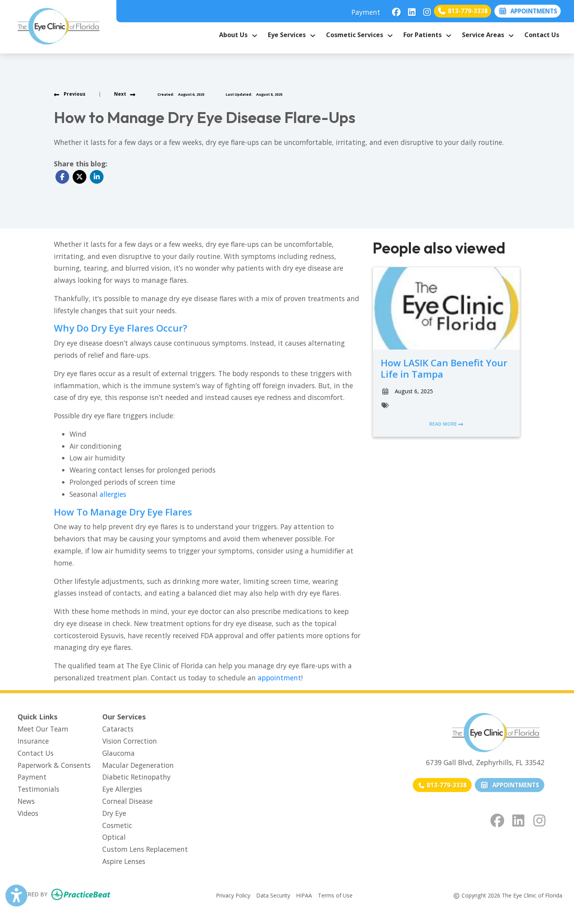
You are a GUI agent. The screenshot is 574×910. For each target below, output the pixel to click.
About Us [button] (235, 34)
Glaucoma (118, 753)
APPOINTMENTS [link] (514, 785)
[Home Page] (58, 25)
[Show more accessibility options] (16, 895)
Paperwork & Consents (54, 765)
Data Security (273, 895)
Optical (114, 837)
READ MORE (443, 424)
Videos (28, 813)
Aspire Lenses (123, 861)
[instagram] (425, 9)
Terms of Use (335, 895)
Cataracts (118, 728)
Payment (365, 12)
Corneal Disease (127, 801)
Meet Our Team (43, 728)
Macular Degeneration (138, 765)
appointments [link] (532, 11)
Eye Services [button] (288, 34)
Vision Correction (129, 741)
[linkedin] (409, 9)
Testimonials (38, 789)
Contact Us (541, 34)
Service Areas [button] (484, 34)
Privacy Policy (233, 895)
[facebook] (394, 9)
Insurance (33, 741)
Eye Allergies (122, 789)
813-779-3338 (467, 11)
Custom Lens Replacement (145, 849)
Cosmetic (117, 825)
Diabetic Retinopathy (136, 777)
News (26, 801)
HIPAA (304, 895)
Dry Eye (114, 813)
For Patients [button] (424, 34)
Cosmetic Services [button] (356, 34)
